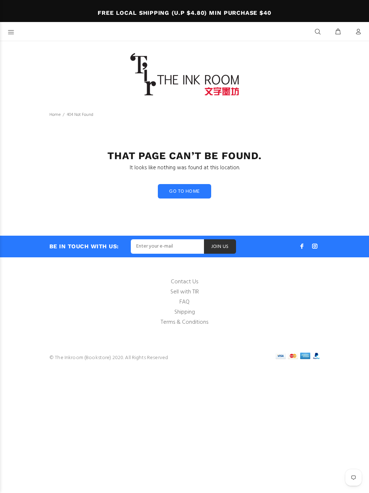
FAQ (184, 302)
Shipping (184, 312)
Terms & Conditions (184, 322)
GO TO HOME (184, 191)
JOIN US (220, 247)
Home (55, 114)
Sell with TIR (184, 292)
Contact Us (184, 282)
